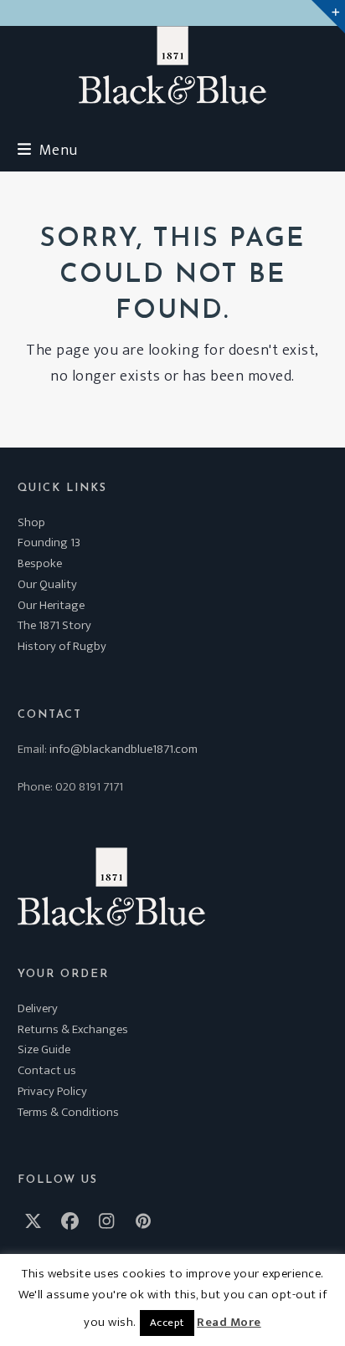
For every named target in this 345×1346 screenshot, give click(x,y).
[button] (48, 150)
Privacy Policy (52, 1091)
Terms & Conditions (68, 1112)
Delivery (38, 1008)
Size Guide (44, 1049)
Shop (31, 522)
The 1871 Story (54, 625)
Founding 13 (49, 542)
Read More (229, 1323)
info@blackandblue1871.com (123, 749)
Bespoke (40, 563)
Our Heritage (51, 605)
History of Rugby (62, 646)
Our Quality (47, 584)
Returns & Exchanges (73, 1029)
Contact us (47, 1070)
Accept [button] (167, 1322)
